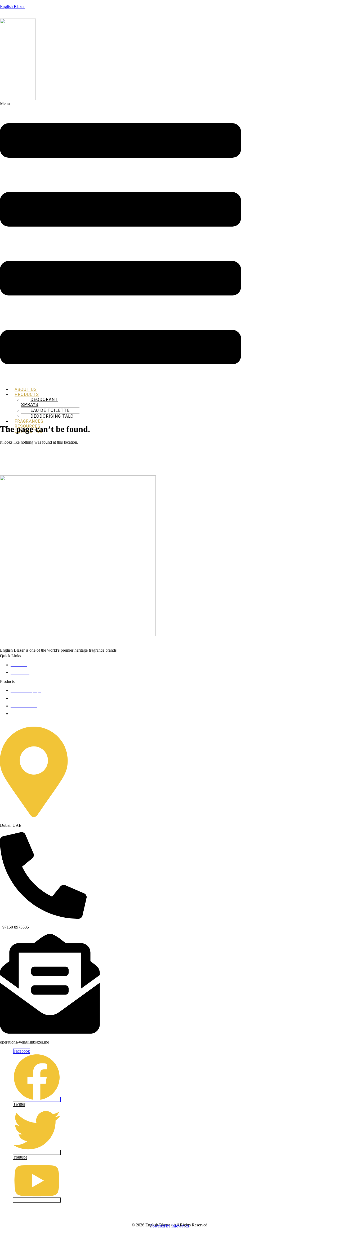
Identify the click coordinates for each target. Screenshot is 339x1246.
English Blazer (12, 6)
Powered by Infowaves (169, 1226)
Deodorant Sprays (39, 402)
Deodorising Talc (51, 416)
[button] (120, 242)
